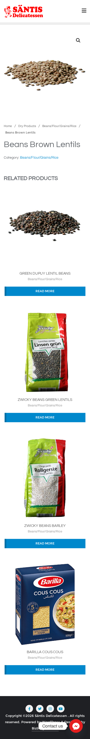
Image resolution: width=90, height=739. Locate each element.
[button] (78, 40)
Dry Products (27, 126)
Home (8, 126)
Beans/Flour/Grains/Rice (59, 126)
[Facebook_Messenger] (76, 726)
